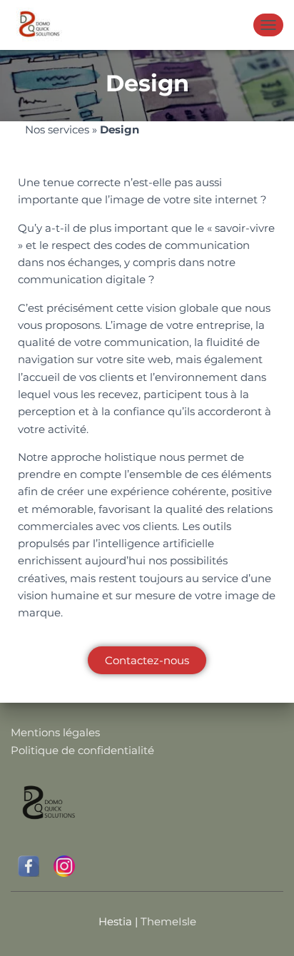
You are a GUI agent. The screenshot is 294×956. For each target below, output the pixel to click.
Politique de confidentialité (82, 750)
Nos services (57, 129)
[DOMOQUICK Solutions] (43, 25)
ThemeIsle (168, 921)
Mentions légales (55, 732)
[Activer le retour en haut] (266, 927)
